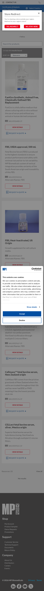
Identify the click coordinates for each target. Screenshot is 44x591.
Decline (22, 320)
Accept (22, 314)
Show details (32, 307)
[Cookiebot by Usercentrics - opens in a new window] (31, 269)
